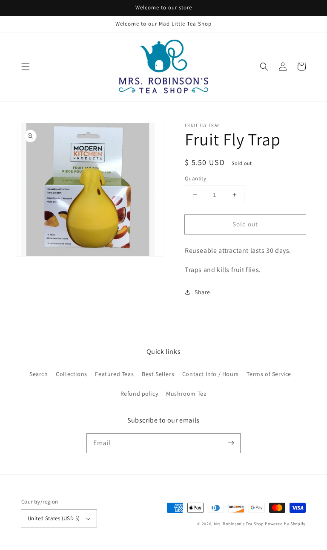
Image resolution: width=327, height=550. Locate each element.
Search (38, 374)
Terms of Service (269, 374)
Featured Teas (114, 374)
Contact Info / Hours (210, 374)
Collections (71, 374)
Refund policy (139, 393)
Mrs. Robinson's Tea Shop (239, 524)
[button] (25, 66)
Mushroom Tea (186, 393)
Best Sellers (158, 374)
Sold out (245, 224)
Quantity (195, 178)
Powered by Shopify (285, 524)
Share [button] (202, 292)
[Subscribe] (230, 443)
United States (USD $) (54, 518)
